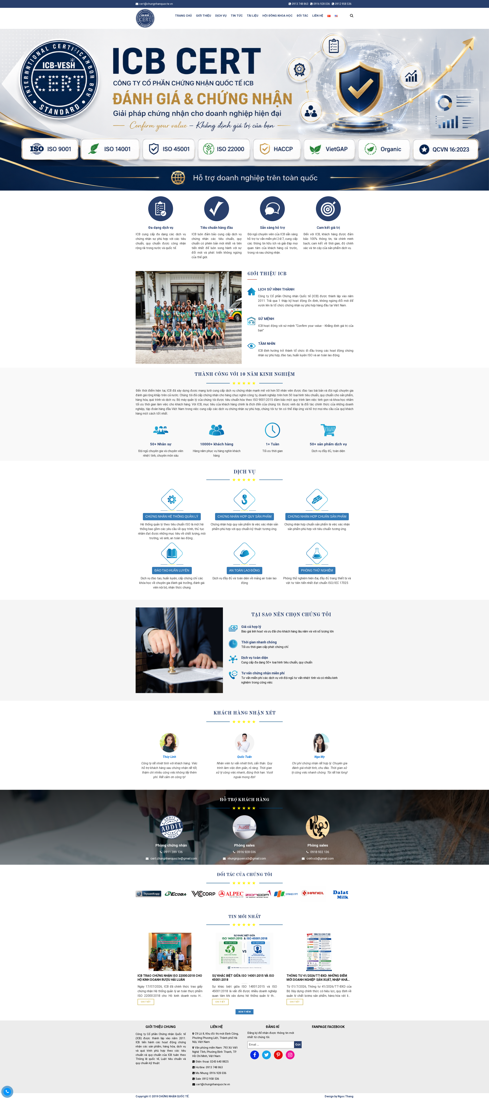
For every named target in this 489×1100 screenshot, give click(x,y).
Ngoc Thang (345, 1096)
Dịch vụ (221, 15)
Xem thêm (244, 1011)
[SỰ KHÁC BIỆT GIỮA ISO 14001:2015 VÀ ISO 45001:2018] (244, 951)
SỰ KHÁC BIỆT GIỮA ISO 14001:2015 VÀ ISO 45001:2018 (243, 977)
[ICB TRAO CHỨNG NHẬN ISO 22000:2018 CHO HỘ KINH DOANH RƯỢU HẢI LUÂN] (170, 951)
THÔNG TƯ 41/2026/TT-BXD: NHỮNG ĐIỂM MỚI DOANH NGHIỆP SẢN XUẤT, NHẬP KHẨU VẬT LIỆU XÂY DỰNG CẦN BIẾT (318, 978)
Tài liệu (252, 15)
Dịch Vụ (244, 472)
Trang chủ (183, 15)
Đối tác (302, 15)
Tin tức (237, 15)
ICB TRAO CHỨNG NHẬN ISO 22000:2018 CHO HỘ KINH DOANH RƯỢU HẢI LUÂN (170, 977)
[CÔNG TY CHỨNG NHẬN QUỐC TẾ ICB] (151, 18)
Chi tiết (146, 1001)
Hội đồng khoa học (277, 15)
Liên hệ (317, 15)
